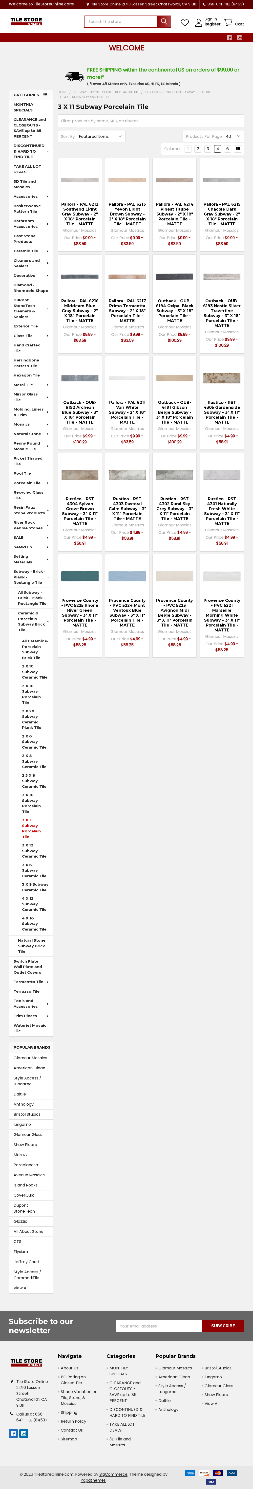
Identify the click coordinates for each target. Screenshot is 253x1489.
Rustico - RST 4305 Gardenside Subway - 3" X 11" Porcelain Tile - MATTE (222, 412)
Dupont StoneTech (24, 1208)
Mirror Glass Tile (26, 397)
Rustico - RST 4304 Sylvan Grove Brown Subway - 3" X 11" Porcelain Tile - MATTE (80, 511)
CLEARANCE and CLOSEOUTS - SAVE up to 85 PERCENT (30, 128)
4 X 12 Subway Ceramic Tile (34, 904)
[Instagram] (239, 37)
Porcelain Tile (27, 483)
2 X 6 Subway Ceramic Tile (34, 742)
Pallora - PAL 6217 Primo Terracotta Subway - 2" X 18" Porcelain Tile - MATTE (127, 311)
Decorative (24, 275)
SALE (18, 537)
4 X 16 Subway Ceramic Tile (34, 924)
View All (21, 1288)
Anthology (24, 1104)
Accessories (26, 196)
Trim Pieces (25, 1015)
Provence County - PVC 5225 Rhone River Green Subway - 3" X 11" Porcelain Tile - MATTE (79, 613)
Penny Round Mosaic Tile (27, 446)
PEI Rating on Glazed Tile (73, 1380)
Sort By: (68, 136)
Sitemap (69, 1439)
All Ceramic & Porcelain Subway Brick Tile (35, 649)
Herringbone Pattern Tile (26, 363)
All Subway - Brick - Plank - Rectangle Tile (32, 598)
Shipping (69, 1412)
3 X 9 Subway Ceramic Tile (35, 887)
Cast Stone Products (25, 238)
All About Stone (28, 1231)
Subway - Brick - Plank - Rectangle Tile (29, 577)
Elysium (21, 1252)
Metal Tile (23, 384)
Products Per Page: (204, 136)
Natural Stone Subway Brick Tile (31, 946)
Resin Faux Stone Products (29, 510)
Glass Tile (23, 335)
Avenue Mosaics (29, 1175)
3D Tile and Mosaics (25, 184)
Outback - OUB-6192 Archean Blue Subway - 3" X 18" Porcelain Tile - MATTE (80, 412)
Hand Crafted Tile (27, 348)
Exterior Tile (26, 326)
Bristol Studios (27, 1114)
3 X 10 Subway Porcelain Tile (31, 803)
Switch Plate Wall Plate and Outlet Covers (28, 967)
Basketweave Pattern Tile (27, 208)
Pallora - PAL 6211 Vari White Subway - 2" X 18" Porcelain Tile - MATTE (127, 412)
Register (213, 24)
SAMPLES (23, 547)
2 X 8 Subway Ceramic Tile (34, 761)
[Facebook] (229, 37)
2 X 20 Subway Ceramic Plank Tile (31, 719)
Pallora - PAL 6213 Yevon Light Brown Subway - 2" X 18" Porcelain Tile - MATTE (127, 214)
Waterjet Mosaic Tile (30, 1028)
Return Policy (73, 1421)
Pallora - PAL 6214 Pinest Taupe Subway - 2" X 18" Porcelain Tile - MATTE (174, 214)
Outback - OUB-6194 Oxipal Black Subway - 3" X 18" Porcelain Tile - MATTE (174, 311)
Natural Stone (27, 433)
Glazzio (20, 1221)
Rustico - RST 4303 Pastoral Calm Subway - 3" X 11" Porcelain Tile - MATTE (127, 509)
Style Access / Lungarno (27, 1081)
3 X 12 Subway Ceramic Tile (34, 851)
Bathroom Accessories (26, 223)
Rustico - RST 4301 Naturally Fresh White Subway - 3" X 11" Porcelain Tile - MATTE (222, 511)
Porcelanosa (26, 1165)
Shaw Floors (25, 1145)
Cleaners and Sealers (27, 263)
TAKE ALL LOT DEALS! (27, 169)
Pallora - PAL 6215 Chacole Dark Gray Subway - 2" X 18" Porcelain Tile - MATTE (222, 214)
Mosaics (22, 424)
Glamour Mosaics (30, 1058)
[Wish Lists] (186, 23)
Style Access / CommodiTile (27, 1275)
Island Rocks (26, 1185)
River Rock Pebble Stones (28, 525)
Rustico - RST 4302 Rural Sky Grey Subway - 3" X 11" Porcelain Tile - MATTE (174, 509)
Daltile (20, 1094)
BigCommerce (113, 1474)
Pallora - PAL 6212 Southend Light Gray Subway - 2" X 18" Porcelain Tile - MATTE (79, 214)
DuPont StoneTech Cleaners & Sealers (24, 308)
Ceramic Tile (26, 251)
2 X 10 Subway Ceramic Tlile (34, 672)
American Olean (29, 1068)
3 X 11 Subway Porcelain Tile (31, 828)
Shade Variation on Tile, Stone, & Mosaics (79, 1397)
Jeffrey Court (27, 1262)
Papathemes (93, 1480)
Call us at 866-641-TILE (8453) (31, 1417)
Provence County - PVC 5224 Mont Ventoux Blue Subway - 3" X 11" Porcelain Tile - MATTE (127, 613)
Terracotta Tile (28, 981)
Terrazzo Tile (27, 991)
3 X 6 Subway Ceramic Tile (34, 870)
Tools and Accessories (26, 1003)
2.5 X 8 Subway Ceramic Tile (34, 781)
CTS (17, 1241)
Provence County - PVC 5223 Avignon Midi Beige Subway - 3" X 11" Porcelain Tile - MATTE (174, 613)
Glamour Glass (28, 1134)
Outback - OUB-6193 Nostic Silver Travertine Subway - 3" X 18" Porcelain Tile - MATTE (222, 313)
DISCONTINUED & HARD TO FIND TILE (29, 151)
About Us (69, 1368)
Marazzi (21, 1155)
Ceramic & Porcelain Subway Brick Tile (31, 621)
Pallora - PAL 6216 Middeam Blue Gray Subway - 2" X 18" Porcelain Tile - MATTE (80, 311)
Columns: (173, 149)
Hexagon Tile (27, 375)
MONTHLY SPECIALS (23, 107)
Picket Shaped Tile (28, 461)
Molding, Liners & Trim (29, 412)
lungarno (22, 1124)
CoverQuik (24, 1195)
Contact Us (72, 1430)
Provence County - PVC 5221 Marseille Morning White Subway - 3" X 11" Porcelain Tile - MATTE (222, 615)
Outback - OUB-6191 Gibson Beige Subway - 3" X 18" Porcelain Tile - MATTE (174, 412)
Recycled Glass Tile (28, 495)
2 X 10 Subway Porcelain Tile (31, 694)
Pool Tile (22, 473)
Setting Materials (23, 559)
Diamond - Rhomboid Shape (31, 288)
